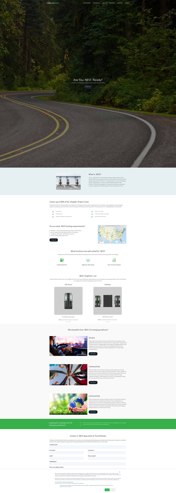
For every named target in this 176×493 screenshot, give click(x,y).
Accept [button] (107, 489)
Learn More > (68, 321)
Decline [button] (113, 489)
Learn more (105, 424)
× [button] (119, 471)
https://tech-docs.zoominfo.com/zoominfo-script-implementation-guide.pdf (69, 483)
